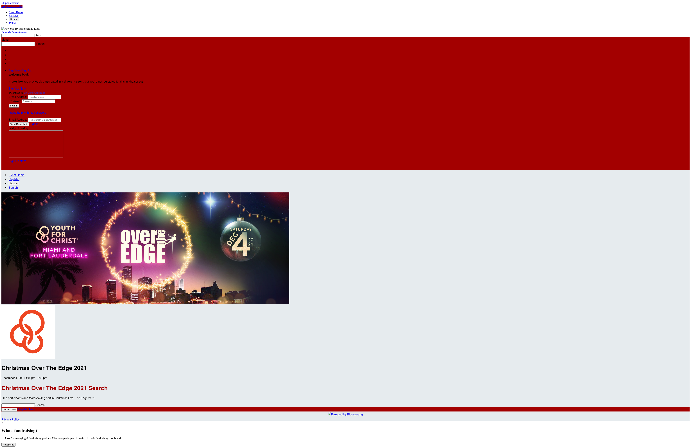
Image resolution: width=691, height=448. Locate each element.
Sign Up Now (17, 88)
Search (12, 22)
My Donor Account (34, 92)
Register (13, 15)
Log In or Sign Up (11, 6)
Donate (13, 19)
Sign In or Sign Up (20, 70)
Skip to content (10, 2)
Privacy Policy (10, 419)
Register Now (26, 409)
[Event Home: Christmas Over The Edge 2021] (28, 358)
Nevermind (8, 444)
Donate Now (9, 409)
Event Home (16, 12)
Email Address (18, 97)
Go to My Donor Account (14, 32)
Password (15, 101)
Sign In (34, 124)
